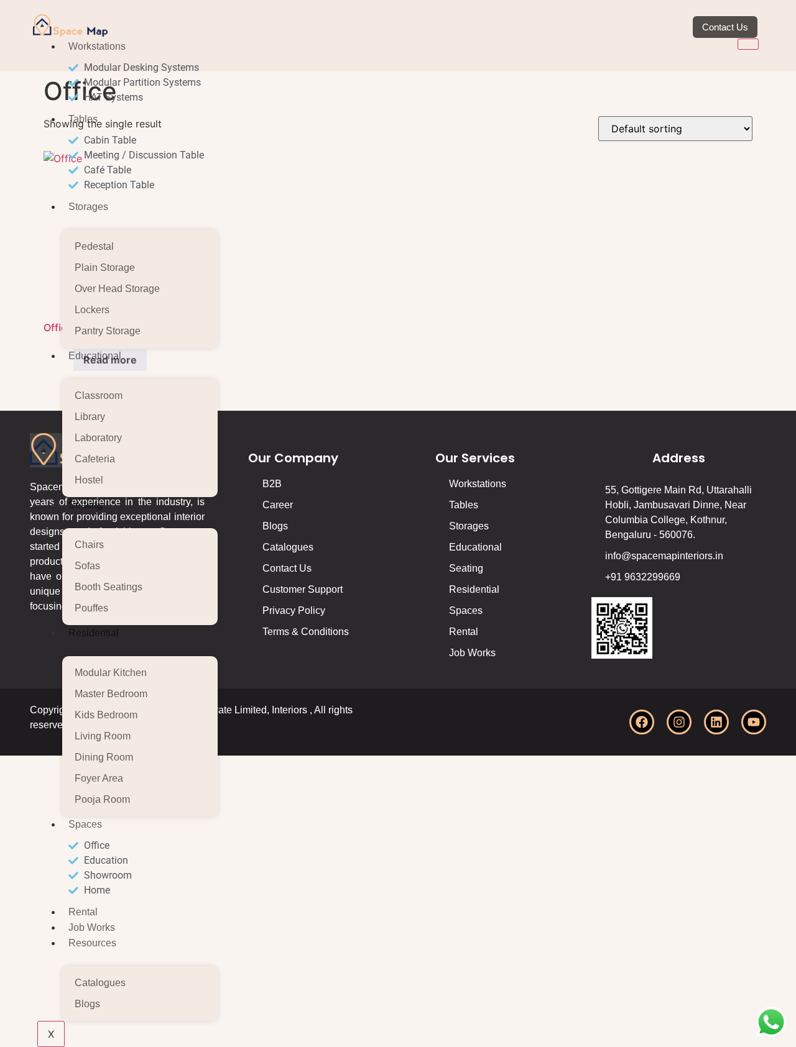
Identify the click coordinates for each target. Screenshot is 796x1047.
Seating (85, 505)
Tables (83, 119)
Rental (83, 912)
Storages (88, 206)
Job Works (91, 927)
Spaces (85, 824)
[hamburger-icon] (748, 44)
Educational (94, 355)
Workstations (97, 46)
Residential (93, 633)
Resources (92, 943)
